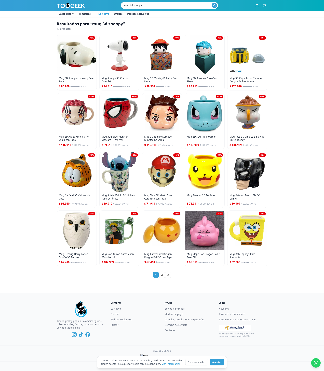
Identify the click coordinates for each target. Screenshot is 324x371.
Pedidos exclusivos (138, 13)
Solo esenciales (196, 362)
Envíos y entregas (175, 308)
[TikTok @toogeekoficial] (81, 334)
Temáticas (85, 13)
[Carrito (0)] (264, 5)
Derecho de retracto (176, 324)
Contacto (170, 330)
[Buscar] (214, 5)
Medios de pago (174, 314)
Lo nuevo (103, 13)
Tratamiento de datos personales (237, 319)
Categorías (65, 13)
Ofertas (118, 13)
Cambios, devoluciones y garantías (184, 319)
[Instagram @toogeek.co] (74, 334)
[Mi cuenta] (257, 5)
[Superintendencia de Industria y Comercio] (235, 328)
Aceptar (216, 362)
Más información (171, 363)
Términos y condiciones (232, 314)
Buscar (114, 324)
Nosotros (224, 308)
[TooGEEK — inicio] (71, 5)
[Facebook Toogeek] (87, 334)
